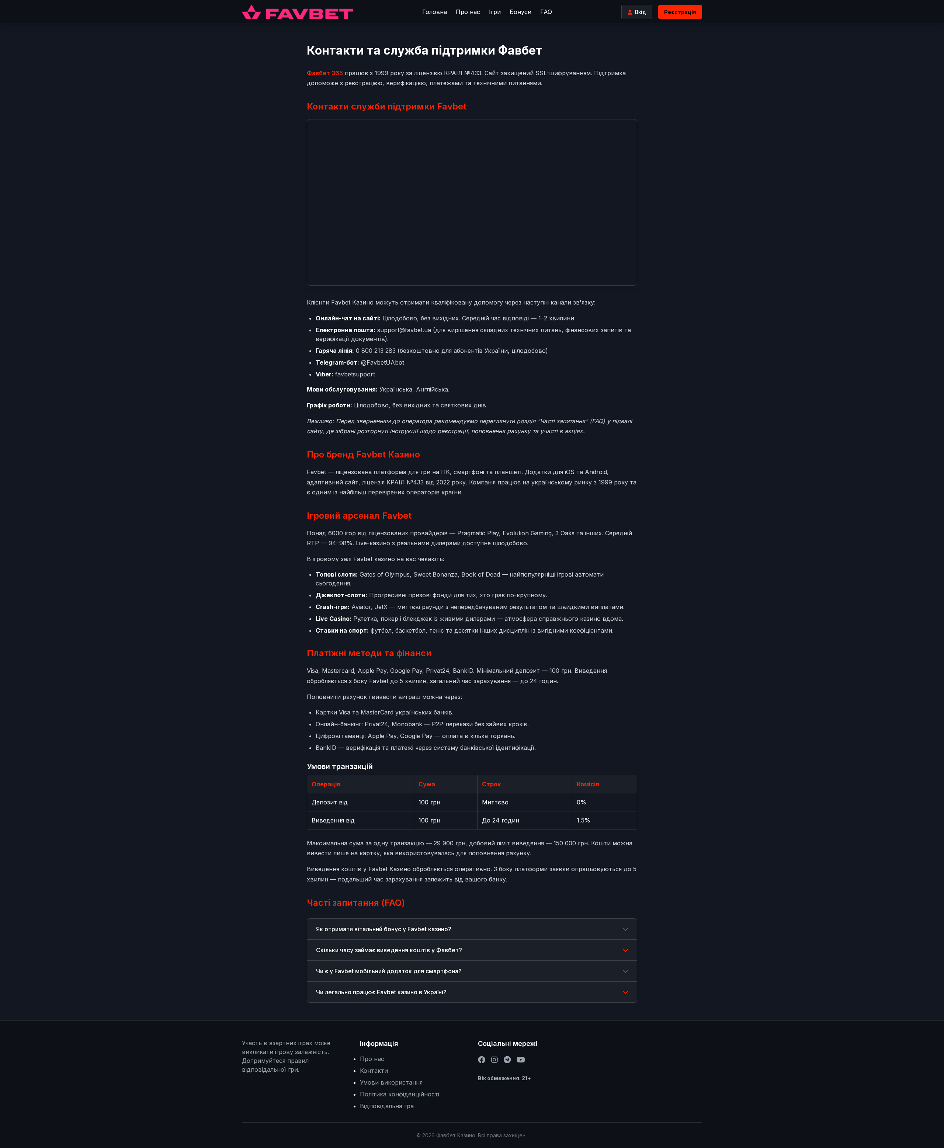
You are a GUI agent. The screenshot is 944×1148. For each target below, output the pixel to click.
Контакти (374, 1070)
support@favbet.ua (404, 330)
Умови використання (391, 1082)
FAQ (546, 11)
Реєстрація (680, 12)
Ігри (495, 11)
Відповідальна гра (387, 1106)
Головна (434, 11)
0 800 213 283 (376, 350)
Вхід (640, 12)
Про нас (468, 11)
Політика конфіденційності (399, 1094)
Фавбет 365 (325, 73)
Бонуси (520, 11)
